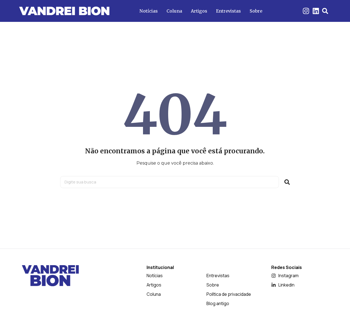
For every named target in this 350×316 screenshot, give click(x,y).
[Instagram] (306, 10)
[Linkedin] (315, 10)
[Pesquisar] (287, 182)
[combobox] (169, 182)
